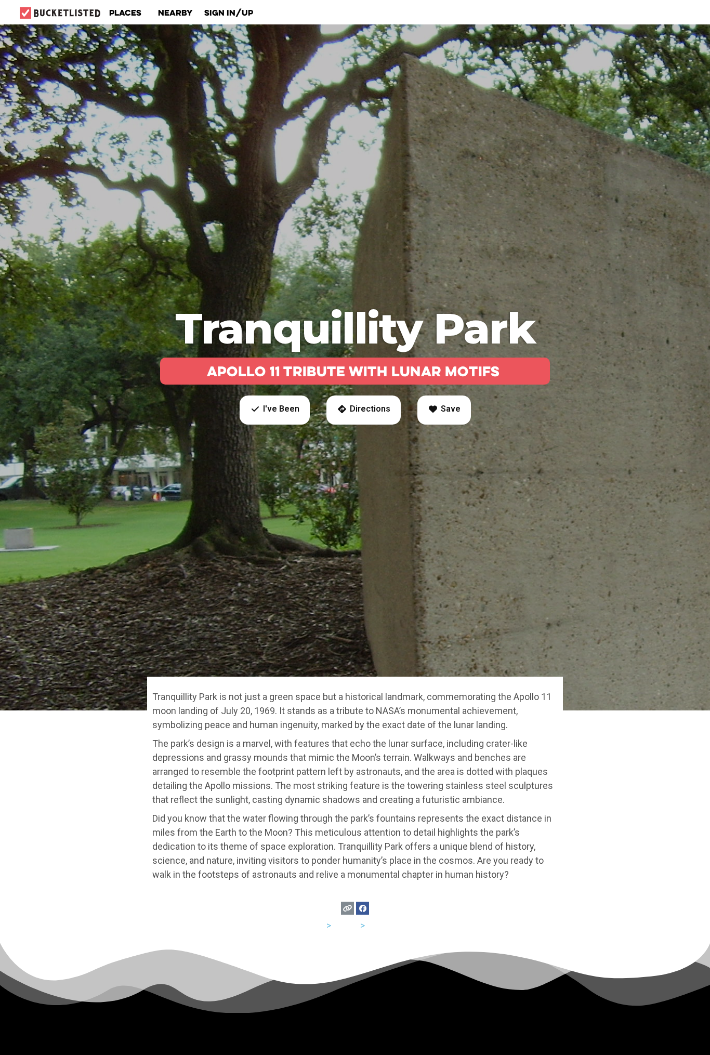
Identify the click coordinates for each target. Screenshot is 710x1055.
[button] (275, 410)
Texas (345, 925)
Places (125, 12)
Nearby (175, 12)
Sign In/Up (228, 12)
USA (315, 925)
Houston (385, 925)
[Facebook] (362, 908)
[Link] (347, 908)
